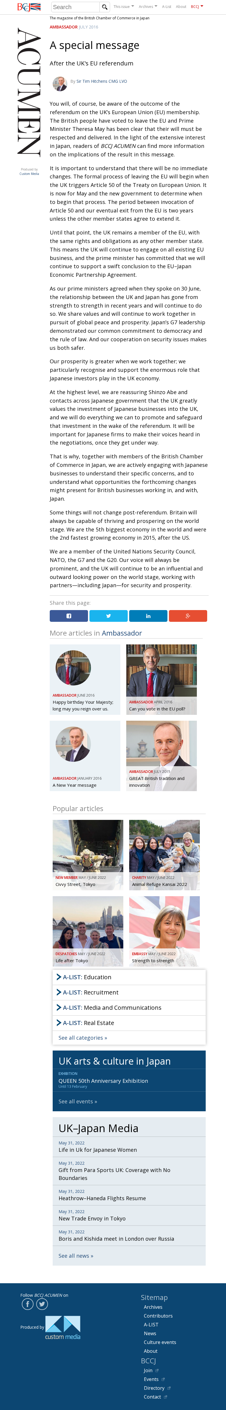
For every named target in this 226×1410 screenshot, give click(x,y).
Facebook (28, 1304)
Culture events (160, 1342)
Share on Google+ (188, 616)
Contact (152, 1397)
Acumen (29, 163)
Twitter (42, 1304)
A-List (166, 6)
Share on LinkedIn (148, 616)
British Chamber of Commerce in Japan (29, 7)
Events (151, 1379)
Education (87, 977)
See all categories (81, 1037)
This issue (122, 6)
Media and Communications (112, 1008)
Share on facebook (69, 616)
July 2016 (88, 27)
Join (148, 1370)
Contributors (158, 1316)
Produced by (29, 171)
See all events (76, 1101)
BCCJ (195, 6)
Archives (146, 6)
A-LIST (151, 1324)
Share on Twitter (108, 616)
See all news (74, 1255)
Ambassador (64, 27)
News (150, 1333)
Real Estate (88, 1023)
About (181, 6)
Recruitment (91, 992)
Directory (154, 1388)
